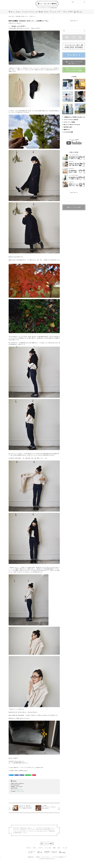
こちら (24, 770)
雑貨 (42, 11)
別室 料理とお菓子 (68, 127)
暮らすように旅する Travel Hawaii (72, 124)
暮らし (19, 11)
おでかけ (26, 11)
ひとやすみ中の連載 (68, 132)
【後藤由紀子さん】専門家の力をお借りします (74, 117)
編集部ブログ (67, 129)
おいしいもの (35, 11)
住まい (47, 11)
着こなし (13, 11)
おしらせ (54, 11)
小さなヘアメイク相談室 (69, 122)
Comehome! (71, 161)
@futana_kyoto (20, 791)
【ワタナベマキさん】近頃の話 (71, 119)
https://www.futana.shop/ (17, 789)
